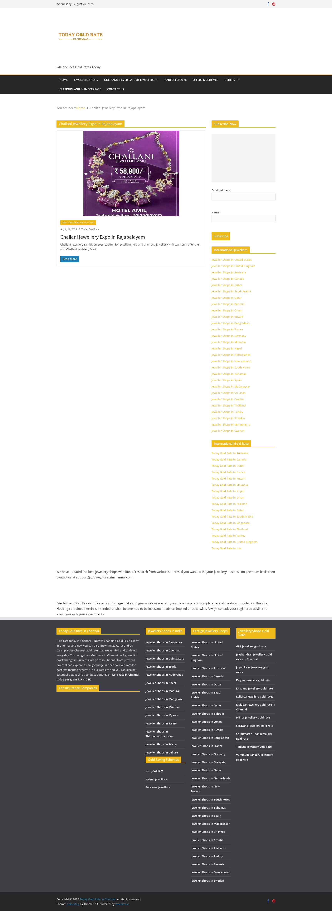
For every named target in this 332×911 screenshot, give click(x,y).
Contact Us (115, 89)
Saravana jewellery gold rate (254, 726)
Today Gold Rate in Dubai (228, 466)
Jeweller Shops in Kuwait (227, 317)
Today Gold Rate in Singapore (231, 523)
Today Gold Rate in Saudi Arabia (232, 516)
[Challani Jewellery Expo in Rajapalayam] (131, 173)
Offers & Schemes (205, 80)
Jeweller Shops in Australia (229, 272)
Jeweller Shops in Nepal (227, 348)
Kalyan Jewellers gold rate (253, 680)
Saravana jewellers (158, 787)
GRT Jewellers (154, 771)
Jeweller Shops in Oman (227, 310)
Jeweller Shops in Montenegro (231, 424)
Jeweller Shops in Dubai (227, 285)
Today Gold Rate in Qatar (228, 510)
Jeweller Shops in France (227, 329)
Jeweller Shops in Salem (161, 723)
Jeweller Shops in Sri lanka (229, 393)
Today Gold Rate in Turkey (228, 535)
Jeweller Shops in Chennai (162, 650)
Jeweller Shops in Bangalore (164, 642)
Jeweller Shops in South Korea (231, 367)
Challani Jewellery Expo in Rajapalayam (102, 237)
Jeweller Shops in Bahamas (229, 374)
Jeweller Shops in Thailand (229, 405)
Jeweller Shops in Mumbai (162, 707)
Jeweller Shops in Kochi (161, 683)
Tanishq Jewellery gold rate (254, 746)
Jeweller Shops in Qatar (227, 298)
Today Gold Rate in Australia (230, 453)
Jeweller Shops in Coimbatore (165, 658)
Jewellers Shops (86, 80)
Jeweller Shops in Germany (229, 336)
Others (229, 80)
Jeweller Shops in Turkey (227, 412)
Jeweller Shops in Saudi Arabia (231, 291)
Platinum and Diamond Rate (80, 89)
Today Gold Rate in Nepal (228, 491)
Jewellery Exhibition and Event (78, 222)
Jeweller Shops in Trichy (161, 744)
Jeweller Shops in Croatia (228, 399)
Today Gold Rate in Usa (226, 548)
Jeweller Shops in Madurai (163, 691)
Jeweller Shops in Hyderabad (164, 674)
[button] (156, 80)
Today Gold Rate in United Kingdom (234, 542)
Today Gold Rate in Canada (229, 459)
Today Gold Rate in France (228, 472)
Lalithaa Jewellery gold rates (254, 696)
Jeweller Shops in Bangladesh (231, 323)
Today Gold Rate (90, 229)
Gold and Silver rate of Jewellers (129, 80)
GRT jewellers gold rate (251, 646)
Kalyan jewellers (156, 779)
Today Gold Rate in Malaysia (230, 485)
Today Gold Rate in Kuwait (228, 478)
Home (64, 80)
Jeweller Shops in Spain (227, 380)
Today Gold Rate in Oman (228, 497)
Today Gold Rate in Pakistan (229, 504)
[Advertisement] (244, 158)
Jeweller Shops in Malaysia (229, 342)
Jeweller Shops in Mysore (162, 715)
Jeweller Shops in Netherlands (231, 355)
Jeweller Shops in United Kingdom (233, 266)
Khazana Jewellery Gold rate (254, 688)
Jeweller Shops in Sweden (228, 431)
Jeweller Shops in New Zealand (231, 361)
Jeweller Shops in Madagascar (231, 386)
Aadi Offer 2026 (176, 80)
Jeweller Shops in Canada (228, 278)
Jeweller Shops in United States (232, 259)
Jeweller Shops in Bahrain (228, 304)
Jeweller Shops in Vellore (162, 752)
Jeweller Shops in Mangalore (164, 699)
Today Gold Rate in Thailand (230, 529)
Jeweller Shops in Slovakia (228, 418)
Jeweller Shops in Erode (161, 666)
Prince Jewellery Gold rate (253, 717)
